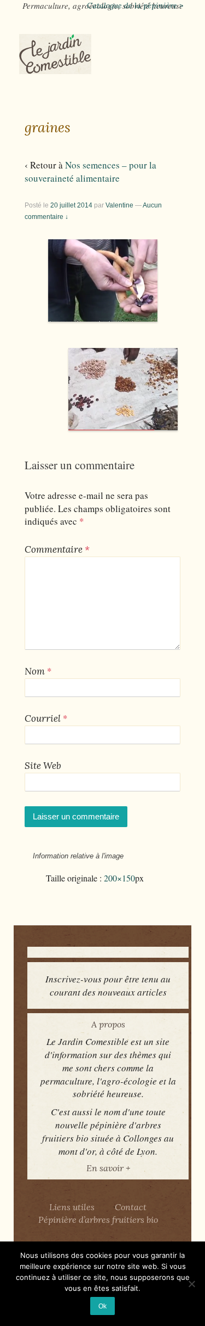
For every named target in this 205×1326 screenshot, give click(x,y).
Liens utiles (72, 1206)
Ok (102, 1306)
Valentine (119, 205)
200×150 (119, 878)
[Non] (191, 1283)
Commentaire (57, 549)
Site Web (43, 766)
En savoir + (108, 1167)
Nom (35, 671)
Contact (131, 1206)
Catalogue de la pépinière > (135, 5)
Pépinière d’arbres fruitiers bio (98, 1219)
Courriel (43, 718)
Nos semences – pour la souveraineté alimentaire (90, 171)
